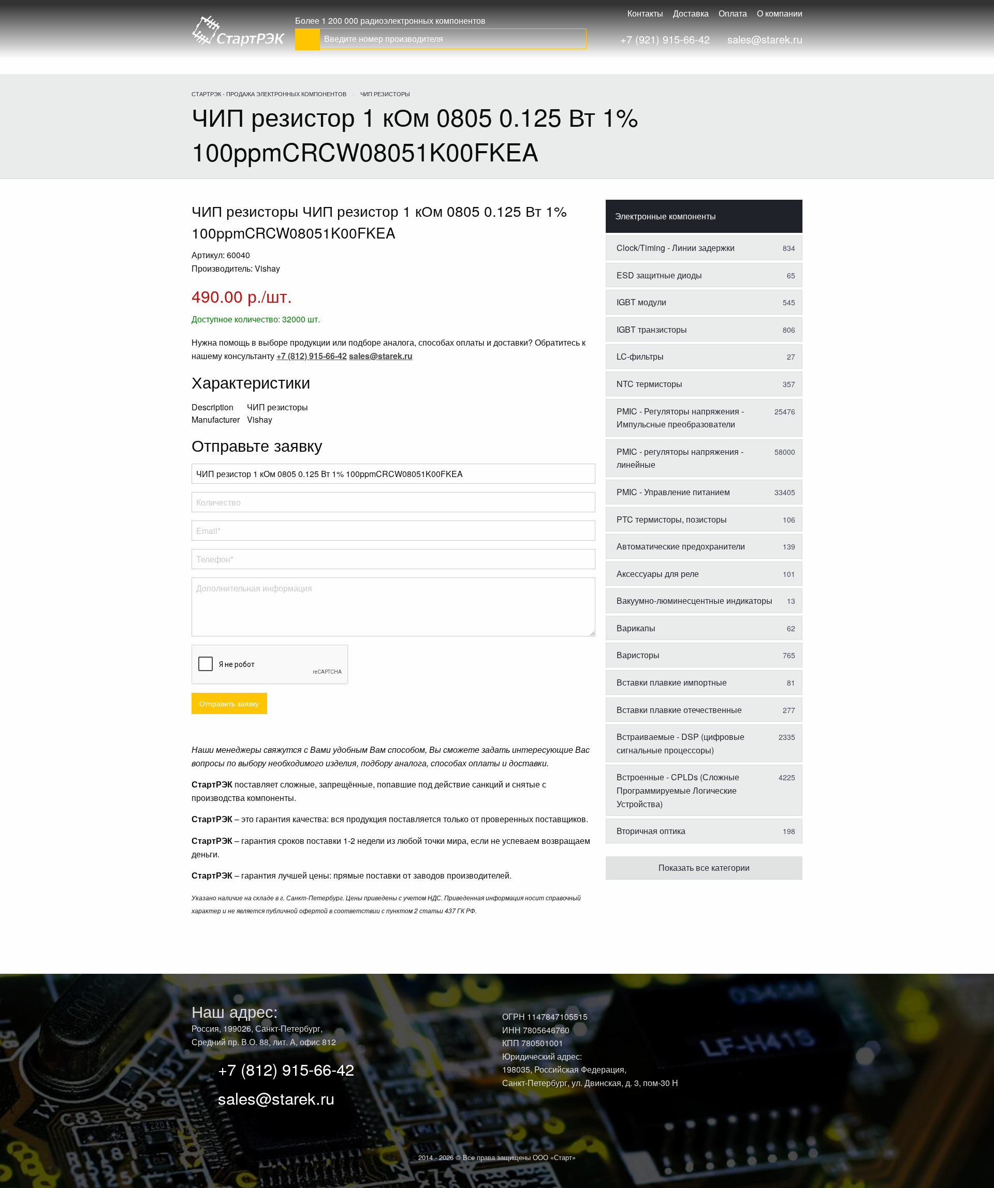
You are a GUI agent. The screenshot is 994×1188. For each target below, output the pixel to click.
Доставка (691, 13)
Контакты (645, 13)
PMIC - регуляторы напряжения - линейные (706, 458)
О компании (779, 13)
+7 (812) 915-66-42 (286, 1068)
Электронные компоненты (665, 216)
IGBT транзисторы (706, 329)
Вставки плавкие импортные (706, 682)
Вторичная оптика (706, 831)
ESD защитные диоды (706, 275)
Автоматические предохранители (706, 546)
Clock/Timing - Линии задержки (706, 248)
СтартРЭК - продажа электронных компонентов (269, 94)
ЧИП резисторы (385, 94)
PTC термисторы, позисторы (706, 519)
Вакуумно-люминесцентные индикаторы (706, 600)
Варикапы (706, 628)
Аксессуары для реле (706, 574)
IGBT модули (706, 302)
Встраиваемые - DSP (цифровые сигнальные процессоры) (706, 743)
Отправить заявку (229, 702)
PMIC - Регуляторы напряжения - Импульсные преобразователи (706, 417)
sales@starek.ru (764, 39)
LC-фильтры (706, 356)
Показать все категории (704, 867)
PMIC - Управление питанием (706, 492)
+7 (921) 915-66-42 (665, 39)
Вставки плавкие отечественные (706, 710)
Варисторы (706, 655)
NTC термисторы (706, 384)
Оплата (733, 13)
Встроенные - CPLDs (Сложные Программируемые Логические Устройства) (706, 790)
